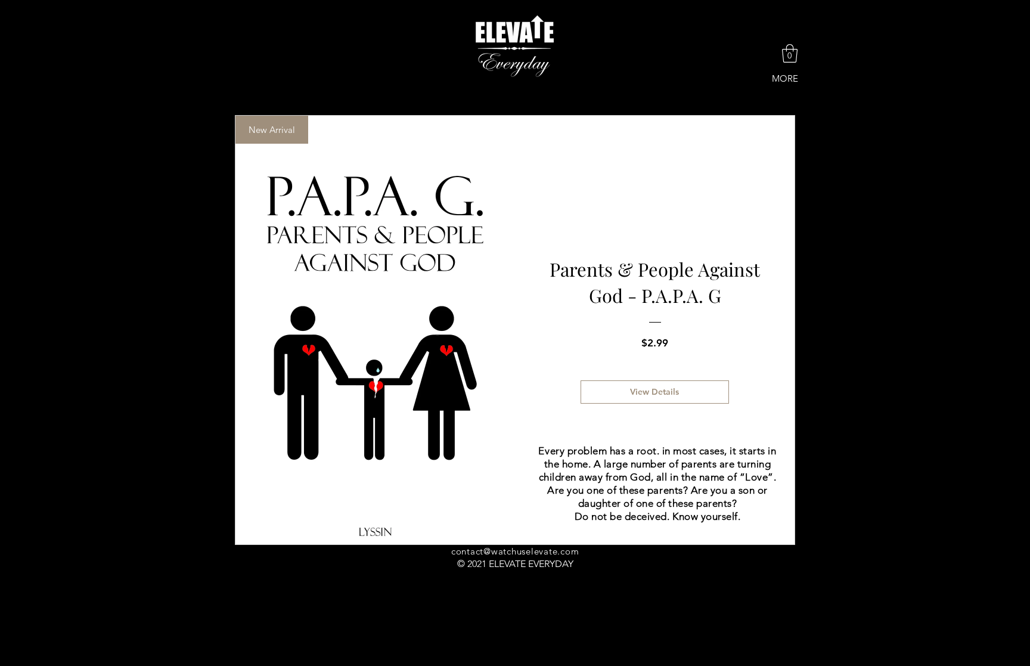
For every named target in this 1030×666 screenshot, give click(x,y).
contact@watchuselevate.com (515, 551)
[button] (790, 53)
